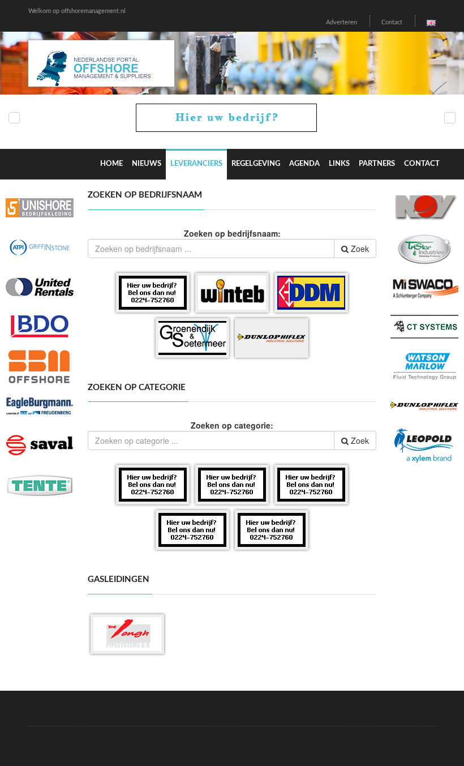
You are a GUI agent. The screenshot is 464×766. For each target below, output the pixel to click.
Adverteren (341, 22)
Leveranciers (196, 164)
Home (111, 164)
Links (339, 164)
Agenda (304, 164)
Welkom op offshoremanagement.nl (77, 11)
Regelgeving (255, 164)
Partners (377, 164)
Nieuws (146, 164)
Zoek (359, 248)
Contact (391, 22)
